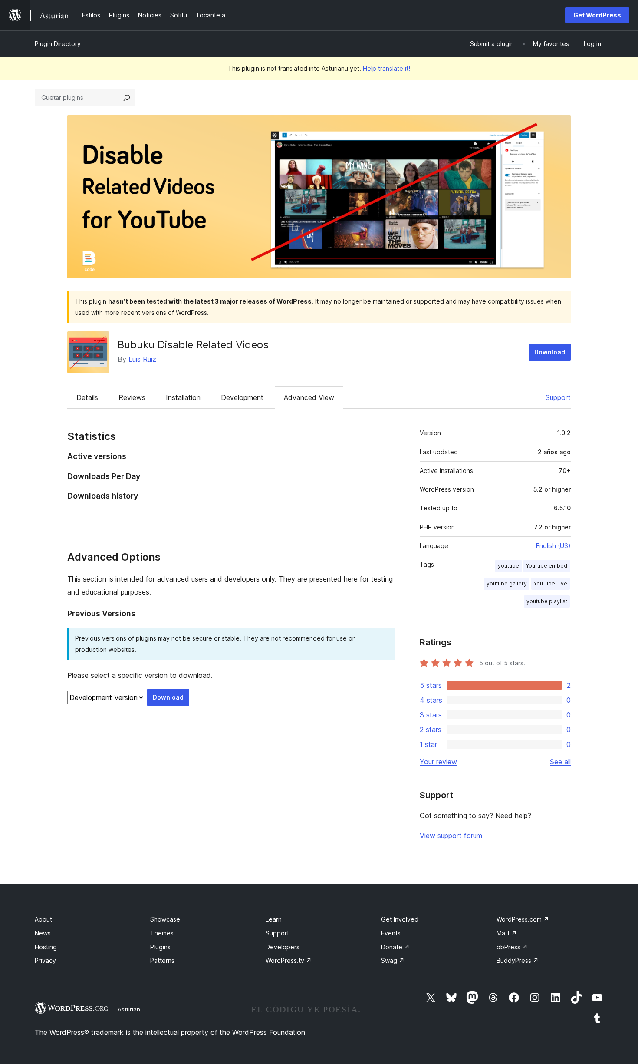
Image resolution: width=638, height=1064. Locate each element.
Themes (162, 933)
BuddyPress (518, 960)
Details (87, 397)
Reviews (131, 397)
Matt (507, 933)
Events (391, 933)
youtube (508, 565)
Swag (393, 960)
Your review (438, 761)
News (43, 933)
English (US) (553, 545)
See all (560, 761)
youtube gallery (507, 583)
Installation (183, 397)
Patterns (162, 960)
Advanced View (309, 397)
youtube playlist (546, 601)
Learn (274, 919)
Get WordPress (597, 15)
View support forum (451, 835)
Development (242, 397)
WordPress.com (523, 919)
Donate (395, 947)
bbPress (512, 947)
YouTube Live (550, 583)
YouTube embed (546, 565)
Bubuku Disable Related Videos (193, 344)
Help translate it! (386, 68)
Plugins (160, 947)
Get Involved (399, 919)
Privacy (45, 960)
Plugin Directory (58, 43)
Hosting (46, 947)
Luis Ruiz (142, 359)
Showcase (165, 919)
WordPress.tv (289, 960)
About (43, 919)
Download (549, 352)
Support (558, 397)
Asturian (129, 1009)
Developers (282, 947)
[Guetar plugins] (126, 97)
